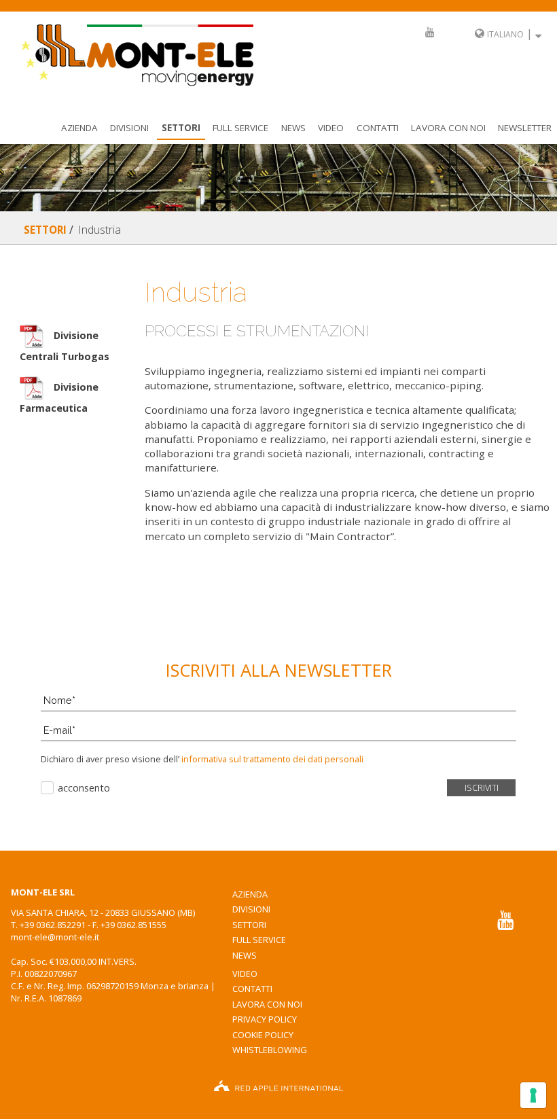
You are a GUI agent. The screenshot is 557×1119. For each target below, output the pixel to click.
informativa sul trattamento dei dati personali (271, 759)
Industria (99, 229)
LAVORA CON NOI (448, 128)
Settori (181, 128)
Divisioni (129, 128)
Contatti (378, 128)
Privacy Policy (264, 1019)
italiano (505, 34)
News (293, 128)
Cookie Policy (262, 1035)
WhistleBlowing (269, 1050)
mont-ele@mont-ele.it (55, 937)
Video (331, 128)
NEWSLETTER (525, 128)
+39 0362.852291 (53, 925)
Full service (240, 128)
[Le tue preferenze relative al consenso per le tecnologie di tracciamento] (533, 1095)
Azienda (79, 128)
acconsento (84, 787)
